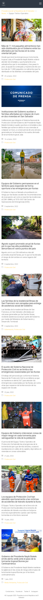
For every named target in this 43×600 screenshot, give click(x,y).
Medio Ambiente (10, 583)
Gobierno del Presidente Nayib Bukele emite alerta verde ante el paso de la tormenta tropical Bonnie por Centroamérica (19, 560)
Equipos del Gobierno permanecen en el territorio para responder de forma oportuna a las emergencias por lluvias (20, 186)
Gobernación (8, 330)
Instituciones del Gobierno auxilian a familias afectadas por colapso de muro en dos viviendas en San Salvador (20, 114)
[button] (40, 3)
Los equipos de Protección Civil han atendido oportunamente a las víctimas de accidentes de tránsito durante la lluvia (21, 499)
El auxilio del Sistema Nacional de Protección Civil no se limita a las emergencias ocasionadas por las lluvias (21, 369)
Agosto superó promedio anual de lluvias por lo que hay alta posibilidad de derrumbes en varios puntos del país (21, 246)
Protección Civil (9, 79)
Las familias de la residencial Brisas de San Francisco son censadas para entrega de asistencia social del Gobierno (21, 303)
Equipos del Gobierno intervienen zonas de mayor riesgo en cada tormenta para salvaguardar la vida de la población (22, 435)
